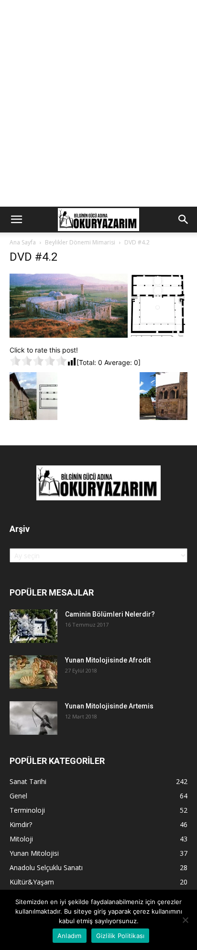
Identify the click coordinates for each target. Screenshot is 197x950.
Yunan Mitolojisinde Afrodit (108, 660)
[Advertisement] (98, 103)
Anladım (69, 935)
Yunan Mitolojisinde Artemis (109, 706)
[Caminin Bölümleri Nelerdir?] (33, 626)
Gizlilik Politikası (120, 935)
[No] (185, 920)
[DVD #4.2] (98, 335)
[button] (16, 219)
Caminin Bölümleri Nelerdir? (110, 614)
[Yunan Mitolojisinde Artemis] (33, 718)
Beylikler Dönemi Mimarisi (80, 242)
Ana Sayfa (23, 242)
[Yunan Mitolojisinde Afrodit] (33, 672)
